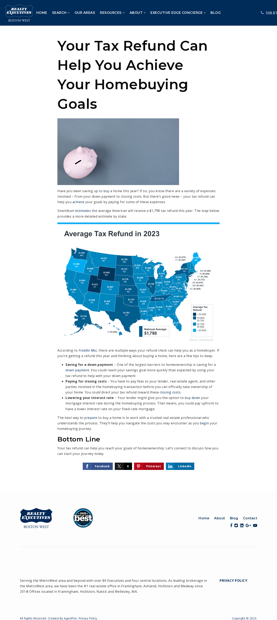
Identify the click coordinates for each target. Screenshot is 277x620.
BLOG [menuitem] (215, 13)
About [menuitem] (219, 518)
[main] (138, 258)
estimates (83, 210)
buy (106, 191)
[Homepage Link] (56, 517)
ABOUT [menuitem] (137, 13)
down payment (77, 370)
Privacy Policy (233, 580)
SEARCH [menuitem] (60, 13)
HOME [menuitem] (41, 13)
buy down (192, 398)
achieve (78, 202)
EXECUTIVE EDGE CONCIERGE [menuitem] (177, 13)
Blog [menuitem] (234, 518)
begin (204, 423)
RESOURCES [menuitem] (111, 13)
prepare (90, 417)
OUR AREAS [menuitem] (85, 13)
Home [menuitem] (204, 518)
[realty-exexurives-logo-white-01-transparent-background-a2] (19, 12)
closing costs (170, 392)
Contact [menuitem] (250, 518)
